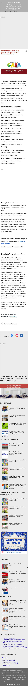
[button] (26, 51)
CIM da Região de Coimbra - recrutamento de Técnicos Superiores (16, 453)
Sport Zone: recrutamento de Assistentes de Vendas (16, 515)
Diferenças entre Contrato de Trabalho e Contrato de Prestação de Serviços (17, 610)
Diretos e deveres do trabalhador (12, 644)
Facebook (13, 316)
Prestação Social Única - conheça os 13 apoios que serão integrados (17, 617)
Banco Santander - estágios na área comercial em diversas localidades (18, 572)
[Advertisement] (14, 32)
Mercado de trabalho (9, 638)
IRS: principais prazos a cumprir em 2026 (15, 648)
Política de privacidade (8, 660)
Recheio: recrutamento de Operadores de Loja (15, 523)
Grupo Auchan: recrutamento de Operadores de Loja (17, 468)
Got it (19, 684)
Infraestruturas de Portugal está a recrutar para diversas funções (17, 424)
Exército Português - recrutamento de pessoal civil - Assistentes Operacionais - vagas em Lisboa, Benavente (17, 486)
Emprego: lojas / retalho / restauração (14, 639)
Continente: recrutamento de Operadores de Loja (16, 444)
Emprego (13, 324)
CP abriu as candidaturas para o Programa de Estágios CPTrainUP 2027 (17, 408)
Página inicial (6, 665)
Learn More (11, 684)
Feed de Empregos (14, 2)
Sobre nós (5, 658)
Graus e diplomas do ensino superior (13, 646)
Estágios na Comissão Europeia (17, 588)
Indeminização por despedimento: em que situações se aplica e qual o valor (18, 602)
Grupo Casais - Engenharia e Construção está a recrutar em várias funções (16, 433)
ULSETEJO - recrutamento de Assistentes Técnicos (16, 476)
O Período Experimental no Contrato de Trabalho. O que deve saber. (17, 626)
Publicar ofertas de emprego (10, 663)
